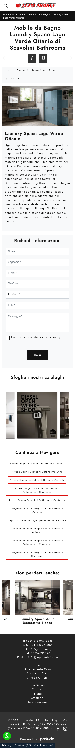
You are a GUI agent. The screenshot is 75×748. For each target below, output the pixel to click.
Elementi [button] (22, 70)
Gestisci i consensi (41, 745)
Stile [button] (52, 70)
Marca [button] (8, 70)
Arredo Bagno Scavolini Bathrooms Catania (37, 463)
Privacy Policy (51, 337)
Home (6, 14)
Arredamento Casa (22, 14)
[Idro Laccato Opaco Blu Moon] (6, 58)
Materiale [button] (38, 70)
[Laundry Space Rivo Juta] (69, 58)
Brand (37, 694)
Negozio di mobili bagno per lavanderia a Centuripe (37, 554)
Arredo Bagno (42, 14)
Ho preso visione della (36, 337)
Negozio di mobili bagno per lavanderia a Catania (37, 510)
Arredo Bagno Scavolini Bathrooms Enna (37, 471)
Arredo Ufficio (37, 678)
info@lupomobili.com (43, 657)
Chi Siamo (37, 685)
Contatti (37, 689)
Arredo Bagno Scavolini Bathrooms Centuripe (37, 500)
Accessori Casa (37, 673)
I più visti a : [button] (12, 78)
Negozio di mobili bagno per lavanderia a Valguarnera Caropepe (37, 542)
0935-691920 (40, 653)
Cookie (19, 745)
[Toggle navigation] (67, 5)
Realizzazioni (37, 702)
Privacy (6, 745)
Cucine (37, 665)
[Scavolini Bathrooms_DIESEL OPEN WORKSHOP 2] (37, 415)
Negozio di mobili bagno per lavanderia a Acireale (37, 530)
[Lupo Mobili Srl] (36, 5)
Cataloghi (37, 698)
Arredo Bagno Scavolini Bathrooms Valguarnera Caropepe (37, 490)
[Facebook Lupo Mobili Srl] (57, 728)
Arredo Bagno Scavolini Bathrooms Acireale (37, 480)
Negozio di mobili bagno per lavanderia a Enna (37, 520)
